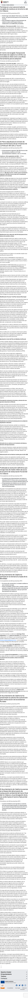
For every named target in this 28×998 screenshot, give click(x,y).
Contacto (4, 978)
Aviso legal (17, 988)
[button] (25, 5)
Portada (3, 5)
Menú (25, 2)
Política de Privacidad (23, 989)
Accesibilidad (10, 988)
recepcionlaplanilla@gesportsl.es (8, 640)
